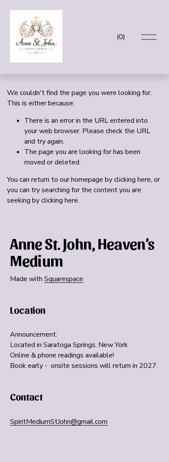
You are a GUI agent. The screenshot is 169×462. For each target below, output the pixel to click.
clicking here (132, 179)
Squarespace (63, 279)
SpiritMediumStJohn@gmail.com (58, 421)
